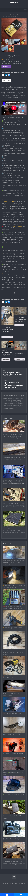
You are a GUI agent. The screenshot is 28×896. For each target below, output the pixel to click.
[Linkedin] (6, 75)
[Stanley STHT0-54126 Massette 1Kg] (14, 625)
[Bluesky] (8, 75)
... (15, 564)
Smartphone (23, 70)
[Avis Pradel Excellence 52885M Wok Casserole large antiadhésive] (14, 559)
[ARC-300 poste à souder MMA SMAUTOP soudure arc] (14, 674)
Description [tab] (6, 80)
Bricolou (14, 2)
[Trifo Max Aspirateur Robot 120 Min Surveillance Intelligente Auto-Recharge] (14, 732)
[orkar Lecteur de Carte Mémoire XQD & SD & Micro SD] (14, 858)
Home (2, 14)
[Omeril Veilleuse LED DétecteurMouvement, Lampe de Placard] (14, 583)
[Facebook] (3, 75)
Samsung (17, 70)
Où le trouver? (19, 325)
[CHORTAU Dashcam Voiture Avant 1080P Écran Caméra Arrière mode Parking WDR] (14, 836)
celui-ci (17, 293)
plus (21, 438)
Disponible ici (6, 66)
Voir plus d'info (20, 359)
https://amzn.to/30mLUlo (7, 201)
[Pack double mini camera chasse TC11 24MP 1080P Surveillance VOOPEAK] (14, 605)
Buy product (6, 359)
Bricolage (7, 14)
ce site (11, 395)
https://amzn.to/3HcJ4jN (16, 226)
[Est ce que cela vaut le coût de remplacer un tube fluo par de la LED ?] (14, 691)
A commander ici (7, 336)
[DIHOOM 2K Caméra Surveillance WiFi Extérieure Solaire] (14, 813)
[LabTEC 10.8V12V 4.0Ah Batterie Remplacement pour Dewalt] (14, 751)
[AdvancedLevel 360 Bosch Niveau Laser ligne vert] (14, 769)
